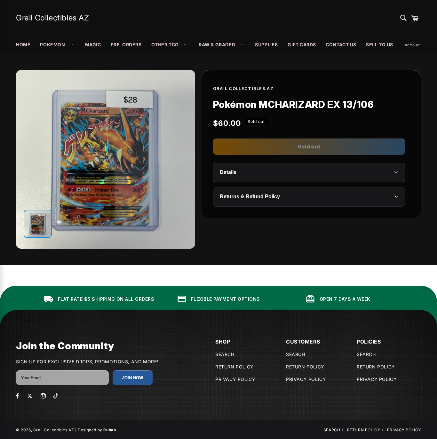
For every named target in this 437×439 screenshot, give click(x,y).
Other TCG (165, 44)
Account (413, 44)
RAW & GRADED (217, 44)
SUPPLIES (266, 44)
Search (224, 354)
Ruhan (109, 430)
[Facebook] (17, 396)
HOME (23, 44)
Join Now (132, 377)
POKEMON (52, 44)
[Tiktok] (55, 395)
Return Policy (234, 366)
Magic (93, 44)
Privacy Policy (235, 379)
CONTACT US (341, 44)
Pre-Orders (126, 44)
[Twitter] (30, 396)
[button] (414, 18)
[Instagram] (43, 395)
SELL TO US (379, 44)
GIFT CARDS (302, 44)
